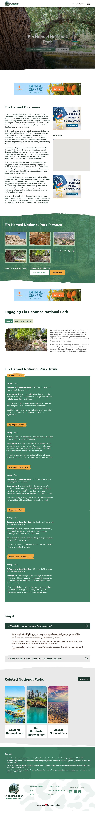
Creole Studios (55, 805)
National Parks (36, 786)
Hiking (9, 321)
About (32, 794)
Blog (32, 790)
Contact (51, 794)
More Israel (84, 679)
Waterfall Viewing (23, 321)
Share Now (57, 272)
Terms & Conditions (56, 790)
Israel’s (39, 118)
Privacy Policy (54, 786)
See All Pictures (39, 272)
